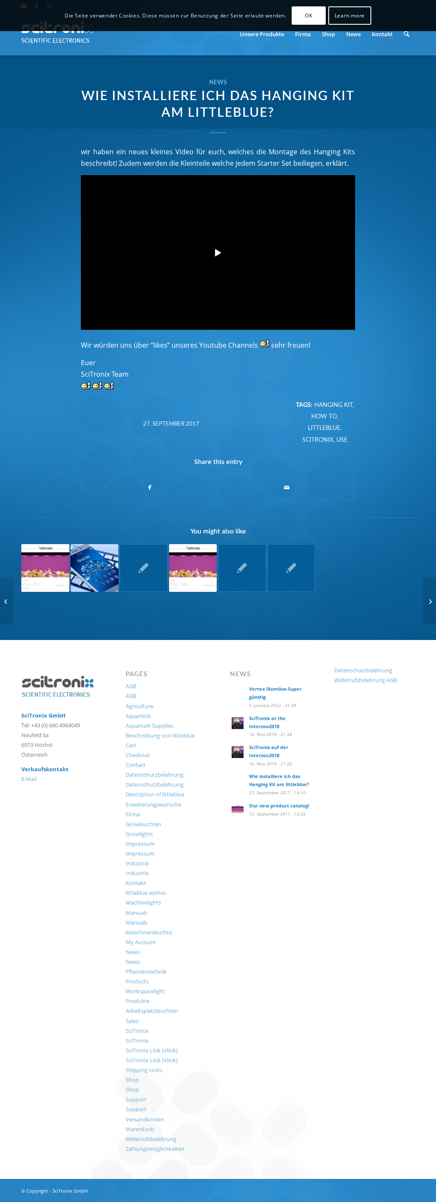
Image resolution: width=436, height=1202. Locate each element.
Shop (132, 1080)
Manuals (136, 913)
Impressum (140, 843)
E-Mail (29, 779)
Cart (131, 745)
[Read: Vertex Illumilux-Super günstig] (237, 693)
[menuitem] (262, 34)
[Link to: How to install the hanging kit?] (242, 568)
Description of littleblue (155, 794)
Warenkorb (140, 1129)
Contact (136, 765)
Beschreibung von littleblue (160, 735)
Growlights (139, 834)
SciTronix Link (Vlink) (152, 1050)
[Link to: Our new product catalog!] (193, 568)
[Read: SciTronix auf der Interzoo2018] (237, 752)
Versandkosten (145, 1119)
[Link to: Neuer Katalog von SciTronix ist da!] (45, 568)
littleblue (324, 428)
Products (137, 981)
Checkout (138, 755)
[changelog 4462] (6, 601)
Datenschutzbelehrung (155, 774)
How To (324, 416)
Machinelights (143, 902)
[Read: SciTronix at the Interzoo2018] (237, 723)
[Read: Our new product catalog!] (237, 810)
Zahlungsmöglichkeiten (155, 1149)
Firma (133, 814)
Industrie (137, 863)
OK (308, 15)
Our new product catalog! (279, 805)
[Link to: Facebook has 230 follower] (95, 568)
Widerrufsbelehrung (151, 1139)
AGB (131, 686)
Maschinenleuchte (149, 932)
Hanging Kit (333, 405)
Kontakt (136, 883)
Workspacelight (145, 991)
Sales (132, 1021)
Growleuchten (143, 824)
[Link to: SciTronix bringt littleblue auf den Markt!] (291, 568)
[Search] (406, 34)
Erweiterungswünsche (153, 804)
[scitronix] (57, 34)
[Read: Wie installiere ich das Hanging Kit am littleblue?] (237, 781)
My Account (141, 942)
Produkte (137, 1001)
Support (136, 1099)
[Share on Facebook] (149, 487)
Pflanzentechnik (146, 971)
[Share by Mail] (286, 487)
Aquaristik (138, 716)
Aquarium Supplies (149, 725)
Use (341, 440)
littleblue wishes (146, 892)
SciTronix (317, 440)
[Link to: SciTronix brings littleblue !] (144, 568)
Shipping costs (144, 1070)
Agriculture (139, 706)
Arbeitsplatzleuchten (152, 1011)
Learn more (350, 15)
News (218, 82)
